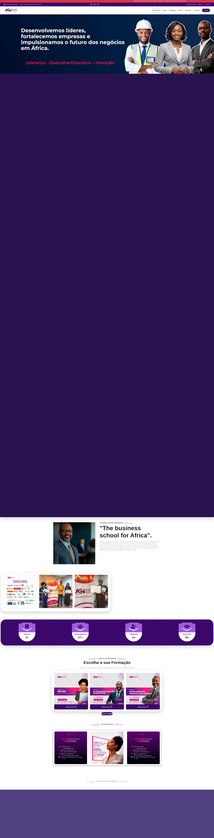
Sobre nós (188, 10)
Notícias (180, 10)
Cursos (164, 10)
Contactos (197, 10)
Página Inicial (156, 10)
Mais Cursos (106, 713)
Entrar (207, 10)
